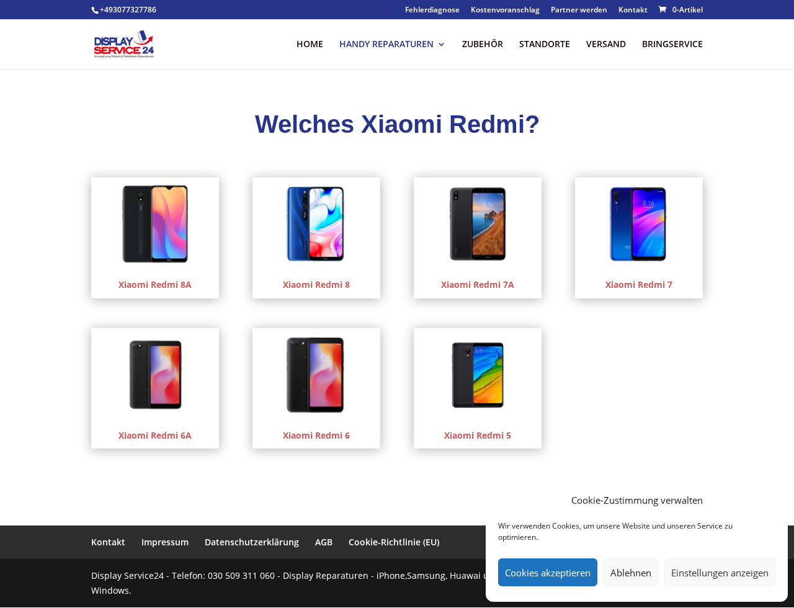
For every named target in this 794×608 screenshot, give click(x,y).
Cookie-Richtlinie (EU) (394, 542)
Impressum (165, 542)
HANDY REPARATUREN (386, 45)
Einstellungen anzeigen (720, 572)
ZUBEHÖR (482, 45)
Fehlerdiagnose (432, 10)
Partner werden (579, 10)
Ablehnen (630, 572)
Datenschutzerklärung (252, 542)
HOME (310, 45)
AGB (323, 542)
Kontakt (633, 10)
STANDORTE (544, 45)
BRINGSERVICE (672, 45)
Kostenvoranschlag (505, 10)
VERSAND (606, 45)
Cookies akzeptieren (548, 572)
